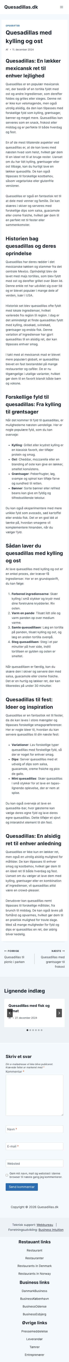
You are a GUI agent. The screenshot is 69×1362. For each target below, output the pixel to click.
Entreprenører (34, 1355)
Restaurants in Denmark (35, 1266)
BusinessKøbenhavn (34, 1298)
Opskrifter (13, 25)
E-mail (13, 1146)
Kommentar (15, 1071)
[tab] (27, 1030)
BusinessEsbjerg (34, 1314)
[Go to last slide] (10, 1013)
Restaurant (34, 1250)
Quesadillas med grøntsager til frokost (53, 959)
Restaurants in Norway (34, 1273)
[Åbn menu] (61, 7)
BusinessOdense (35, 1306)
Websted (13, 1163)
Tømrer (35, 1347)
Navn (12, 1129)
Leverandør (34, 1339)
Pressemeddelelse (34, 1331)
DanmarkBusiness (34, 1291)
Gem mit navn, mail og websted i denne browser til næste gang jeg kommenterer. (36, 1175)
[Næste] (59, 1013)
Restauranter (34, 1258)
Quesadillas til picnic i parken (14, 957)
